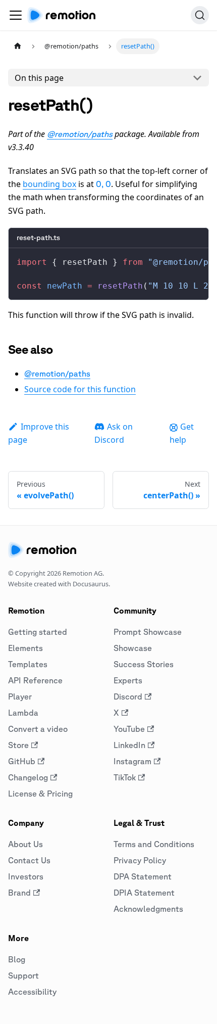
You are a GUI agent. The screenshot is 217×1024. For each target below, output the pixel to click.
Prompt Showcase (148, 631)
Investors (25, 876)
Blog (16, 959)
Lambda (23, 712)
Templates (27, 664)
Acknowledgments (148, 908)
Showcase (133, 648)
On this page (39, 77)
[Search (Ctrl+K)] (200, 15)
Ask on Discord (113, 433)
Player (20, 696)
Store (18, 745)
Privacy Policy (140, 860)
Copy (192, 259)
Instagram (132, 761)
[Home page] (17, 46)
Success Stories (144, 664)
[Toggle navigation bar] (15, 15)
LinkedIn (129, 745)
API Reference (35, 680)
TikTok (125, 777)
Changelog (28, 777)
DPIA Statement (144, 892)
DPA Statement (143, 876)
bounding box (49, 184)
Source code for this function (80, 389)
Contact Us (29, 860)
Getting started (37, 631)
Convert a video (38, 728)
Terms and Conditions (154, 844)
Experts (128, 680)
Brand (19, 892)
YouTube (129, 728)
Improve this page (38, 433)
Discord (128, 696)
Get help (182, 433)
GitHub (21, 761)
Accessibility (32, 991)
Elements (25, 648)
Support (23, 975)
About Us (25, 844)
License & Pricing (40, 793)
